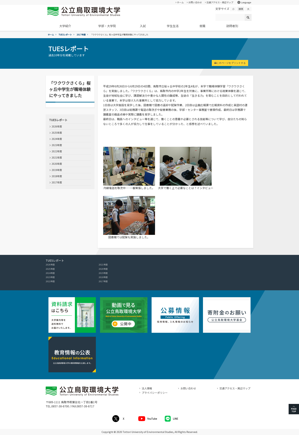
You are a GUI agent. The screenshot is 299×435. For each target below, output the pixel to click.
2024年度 (57, 139)
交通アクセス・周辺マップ (219, 2)
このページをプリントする (231, 63)
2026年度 (57, 126)
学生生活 (173, 26)
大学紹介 (65, 26)
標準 (241, 9)
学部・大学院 (107, 26)
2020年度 (57, 163)
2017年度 (81, 34)
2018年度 (57, 176)
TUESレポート (65, 34)
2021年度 (57, 157)
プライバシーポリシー (155, 392)
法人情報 (147, 388)
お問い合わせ (195, 2)
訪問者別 (232, 26)
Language (244, 2)
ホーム (180, 2)
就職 (202, 26)
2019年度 (57, 170)
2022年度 (57, 151)
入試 (143, 26)
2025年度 (57, 132)
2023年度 (57, 145)
